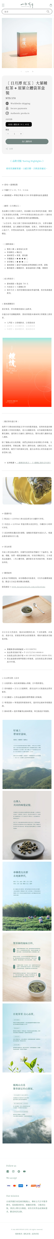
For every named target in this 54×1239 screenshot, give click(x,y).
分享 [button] (11, 148)
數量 (7, 129)
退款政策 (35, 1233)
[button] (3, 5)
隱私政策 (27, 1233)
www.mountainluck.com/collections (28, 586)
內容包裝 (9, 119)
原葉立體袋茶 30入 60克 (18, 124)
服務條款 (18, 1233)
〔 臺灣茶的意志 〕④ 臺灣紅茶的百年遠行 (33, 462)
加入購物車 (27, 141)
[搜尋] (48, 11)
